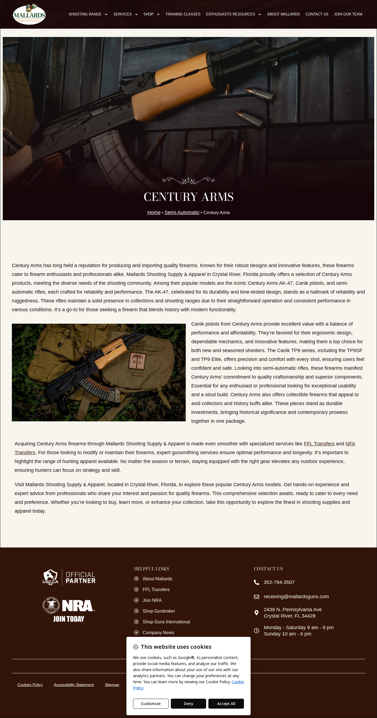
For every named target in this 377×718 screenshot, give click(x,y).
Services (122, 14)
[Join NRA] (136, 600)
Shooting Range (85, 14)
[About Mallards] (136, 578)
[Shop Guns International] (136, 621)
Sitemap (112, 684)
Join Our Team (348, 14)
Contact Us (317, 14)
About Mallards (283, 14)
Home (154, 212)
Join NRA (152, 600)
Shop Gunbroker (159, 611)
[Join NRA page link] (69, 609)
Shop (149, 14)
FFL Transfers (319, 443)
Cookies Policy (30, 684)
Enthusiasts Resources (230, 14)
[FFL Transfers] (136, 589)
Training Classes (183, 14)
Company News (158, 632)
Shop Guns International (166, 621)
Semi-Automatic (182, 212)
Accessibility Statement (74, 684)
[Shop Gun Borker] (136, 611)
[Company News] (136, 632)
